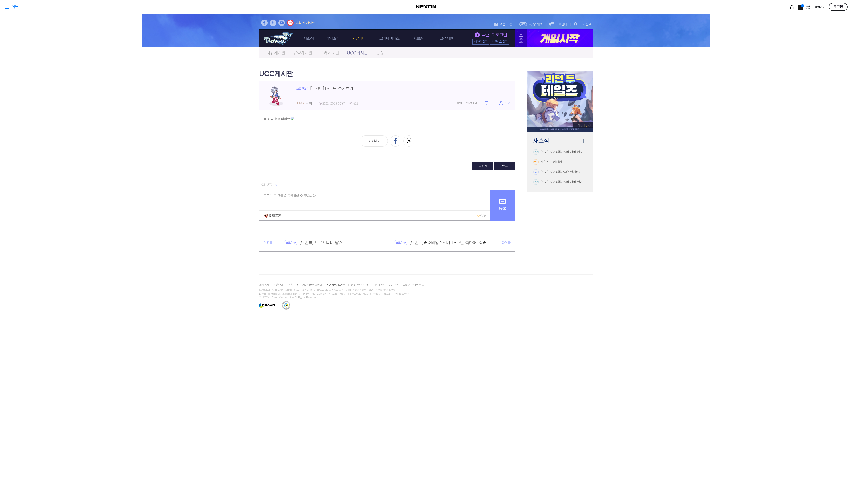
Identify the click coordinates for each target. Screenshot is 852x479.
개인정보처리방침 (336, 285)
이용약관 (293, 285)
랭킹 (379, 53)
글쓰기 (482, 166)
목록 (505, 166)
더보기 (583, 141)
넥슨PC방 (378, 285)
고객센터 (561, 24)
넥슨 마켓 (506, 24)
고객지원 (446, 38)
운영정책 (393, 285)
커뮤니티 (358, 38)
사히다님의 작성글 (466, 103)
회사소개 (264, 285)
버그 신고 (584, 24)
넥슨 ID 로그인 (494, 35)
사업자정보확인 (401, 294)
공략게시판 (302, 53)
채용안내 (278, 285)
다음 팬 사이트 (305, 23)
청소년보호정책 (359, 285)
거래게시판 (329, 53)
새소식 (309, 38)
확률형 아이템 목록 (413, 285)
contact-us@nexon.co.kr (282, 294)
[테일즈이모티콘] (273, 215)
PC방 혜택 (535, 24)
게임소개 (332, 38)
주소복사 (374, 141)
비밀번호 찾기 (499, 41)
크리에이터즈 (389, 38)
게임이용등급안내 (312, 285)
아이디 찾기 (480, 41)
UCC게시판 (357, 53)
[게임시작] (554, 38)
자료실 (418, 38)
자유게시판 (275, 53)
